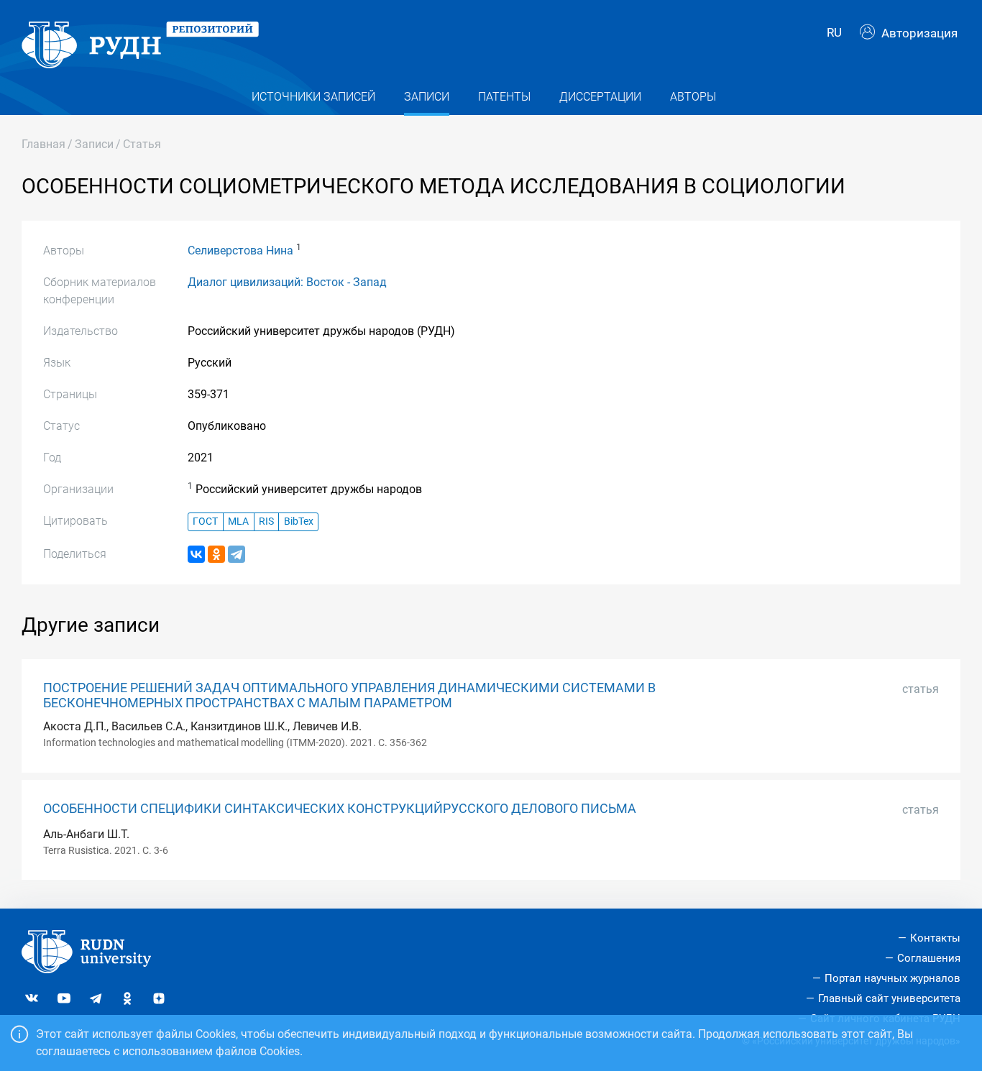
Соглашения (928, 958)
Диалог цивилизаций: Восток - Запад (287, 282)
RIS (266, 521)
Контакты (935, 938)
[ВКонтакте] (196, 554)
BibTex (298, 521)
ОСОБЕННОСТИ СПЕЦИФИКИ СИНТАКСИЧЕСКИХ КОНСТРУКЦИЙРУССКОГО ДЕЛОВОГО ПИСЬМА (339, 808)
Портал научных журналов (892, 978)
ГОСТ (205, 521)
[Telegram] (236, 554)
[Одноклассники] (216, 554)
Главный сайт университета (889, 998)
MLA (238, 521)
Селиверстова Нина (240, 250)
